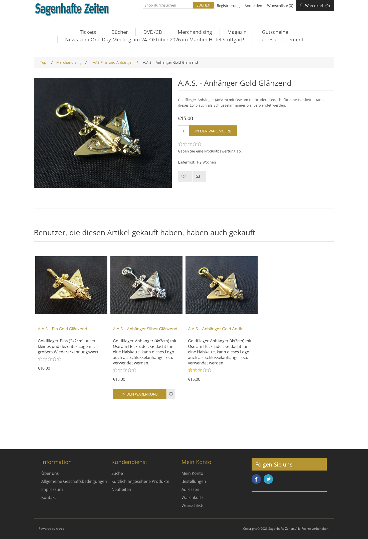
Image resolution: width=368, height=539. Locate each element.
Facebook (256, 479)
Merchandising (195, 32)
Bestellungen (193, 481)
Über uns (50, 473)
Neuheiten (121, 489)
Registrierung (228, 5)
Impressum (52, 489)
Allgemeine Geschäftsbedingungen (74, 481)
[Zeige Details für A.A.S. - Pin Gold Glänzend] (71, 285)
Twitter (268, 479)
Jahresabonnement (281, 39)
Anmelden (253, 5)
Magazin (237, 32)
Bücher (119, 32)
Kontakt (48, 497)
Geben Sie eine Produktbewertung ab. (210, 151)
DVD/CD (152, 32)
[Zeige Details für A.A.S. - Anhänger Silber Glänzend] (146, 285)
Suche (117, 473)
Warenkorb (192, 497)
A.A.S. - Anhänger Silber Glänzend (145, 328)
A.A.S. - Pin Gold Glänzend (62, 328)
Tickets (88, 32)
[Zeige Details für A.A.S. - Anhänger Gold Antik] (222, 285)
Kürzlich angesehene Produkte (140, 481)
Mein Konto (192, 473)
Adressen (190, 489)
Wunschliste (193, 505)
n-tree (60, 528)
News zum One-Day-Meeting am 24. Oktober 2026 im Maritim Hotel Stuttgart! (154, 39)
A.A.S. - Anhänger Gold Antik (215, 328)
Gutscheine (275, 32)
